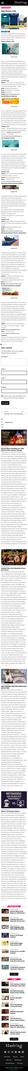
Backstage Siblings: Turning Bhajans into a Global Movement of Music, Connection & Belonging (12, 449)
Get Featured (20, 1063)
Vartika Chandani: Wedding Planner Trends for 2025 (16, 944)
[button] (2, 31)
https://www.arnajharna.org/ (12, 333)
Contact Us (15, 1056)
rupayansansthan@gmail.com (13, 329)
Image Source (14, 57)
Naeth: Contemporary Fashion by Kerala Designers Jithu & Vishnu (17, 985)
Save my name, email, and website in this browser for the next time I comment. (15, 397)
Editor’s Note (9, 1060)
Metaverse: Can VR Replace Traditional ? (10, 811)
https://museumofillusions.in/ (13, 94)
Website (3, 387)
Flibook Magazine (18, 1060)
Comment (4, 356)
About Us (22, 1056)
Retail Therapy (13, 1030)
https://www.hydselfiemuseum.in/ (13, 136)
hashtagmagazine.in (14, 1069)
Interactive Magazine (9, 1063)
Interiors (12, 989)
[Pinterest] (15, 1052)
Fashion (12, 982)
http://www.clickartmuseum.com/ (13, 181)
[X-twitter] (8, 1052)
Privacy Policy (7, 1056)
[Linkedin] (22, 1052)
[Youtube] (19, 1052)
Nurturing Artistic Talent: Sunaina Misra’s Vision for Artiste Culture (18, 960)
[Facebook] (5, 1052)
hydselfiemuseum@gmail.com (13, 132)
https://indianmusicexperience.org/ (14, 231)
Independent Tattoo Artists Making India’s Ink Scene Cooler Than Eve (17, 920)
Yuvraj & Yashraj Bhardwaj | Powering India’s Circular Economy (16, 1006)
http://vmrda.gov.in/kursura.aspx (13, 283)
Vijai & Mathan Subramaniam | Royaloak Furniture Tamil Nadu (17, 991)
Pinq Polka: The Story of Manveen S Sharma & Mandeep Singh (17, 1020)
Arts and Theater (6, 7)
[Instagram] (12, 1052)
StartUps (12, 1003)
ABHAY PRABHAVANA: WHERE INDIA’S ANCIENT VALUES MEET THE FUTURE (17, 928)
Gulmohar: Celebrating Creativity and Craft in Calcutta (18, 1033)
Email (3, 378)
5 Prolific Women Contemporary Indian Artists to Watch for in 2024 (17, 969)
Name (3, 369)
